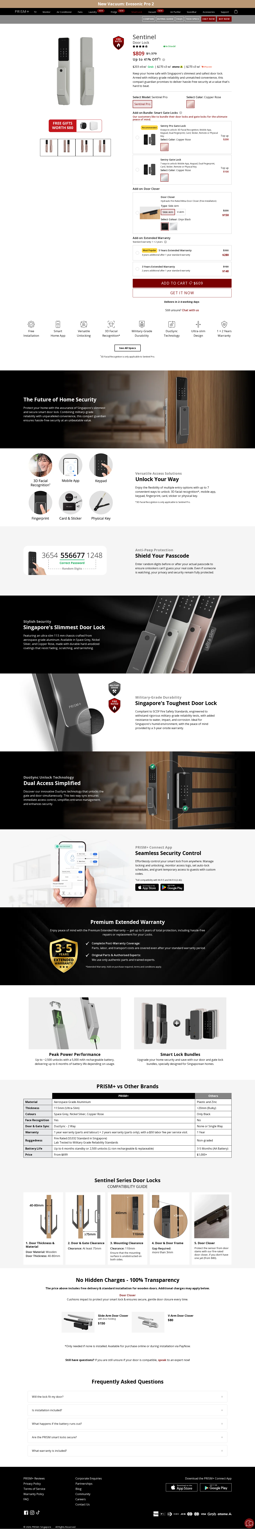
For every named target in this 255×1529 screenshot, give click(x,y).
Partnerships (83, 1484)
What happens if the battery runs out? (127, 1423)
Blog (78, 1489)
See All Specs (127, 348)
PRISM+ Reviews (34, 1478)
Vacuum (152, 12)
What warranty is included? (127, 1450)
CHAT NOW (208, 18)
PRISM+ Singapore (41, 1526)
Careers (80, 1499)
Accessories (209, 12)
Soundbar (192, 12)
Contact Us (82, 1504)
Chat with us (190, 310)
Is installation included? (127, 1410)
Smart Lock (136, 12)
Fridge (114, 12)
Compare (148, 18)
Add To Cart (182, 283)
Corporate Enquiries (88, 1478)
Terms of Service (34, 1489)
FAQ (26, 1499)
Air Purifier (175, 12)
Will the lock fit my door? (127, 1396)
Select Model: (150, 97)
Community (82, 1494)
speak (162, 1360)
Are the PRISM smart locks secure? (127, 1437)
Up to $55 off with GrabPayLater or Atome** (126, 4)
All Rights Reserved (65, 1526)
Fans (80, 12)
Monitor (46, 12)
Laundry (93, 12)
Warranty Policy (33, 1494)
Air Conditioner (64, 12)
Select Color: (203, 97)
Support (225, 12)
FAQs (180, 18)
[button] (140, 46)
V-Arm (180, 212)
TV (35, 12)
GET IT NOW (182, 292)
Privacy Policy (32, 1484)
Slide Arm (168, 212)
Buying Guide (165, 18)
